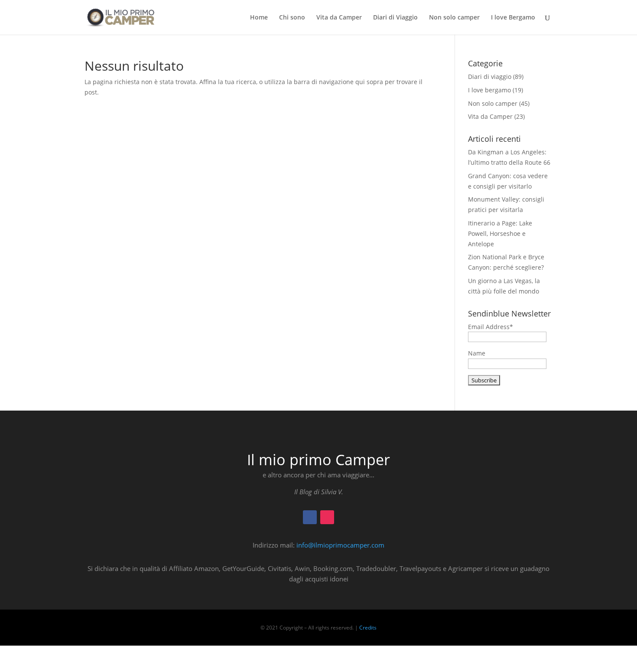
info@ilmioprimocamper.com (340, 545)
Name (476, 353)
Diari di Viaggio (395, 17)
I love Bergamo (513, 17)
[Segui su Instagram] (327, 517)
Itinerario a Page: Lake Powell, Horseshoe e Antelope (500, 233)
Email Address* (490, 327)
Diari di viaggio (489, 76)
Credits (368, 627)
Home (259, 17)
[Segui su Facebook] (310, 517)
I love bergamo (489, 90)
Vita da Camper (339, 17)
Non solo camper (454, 17)
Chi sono (292, 17)
